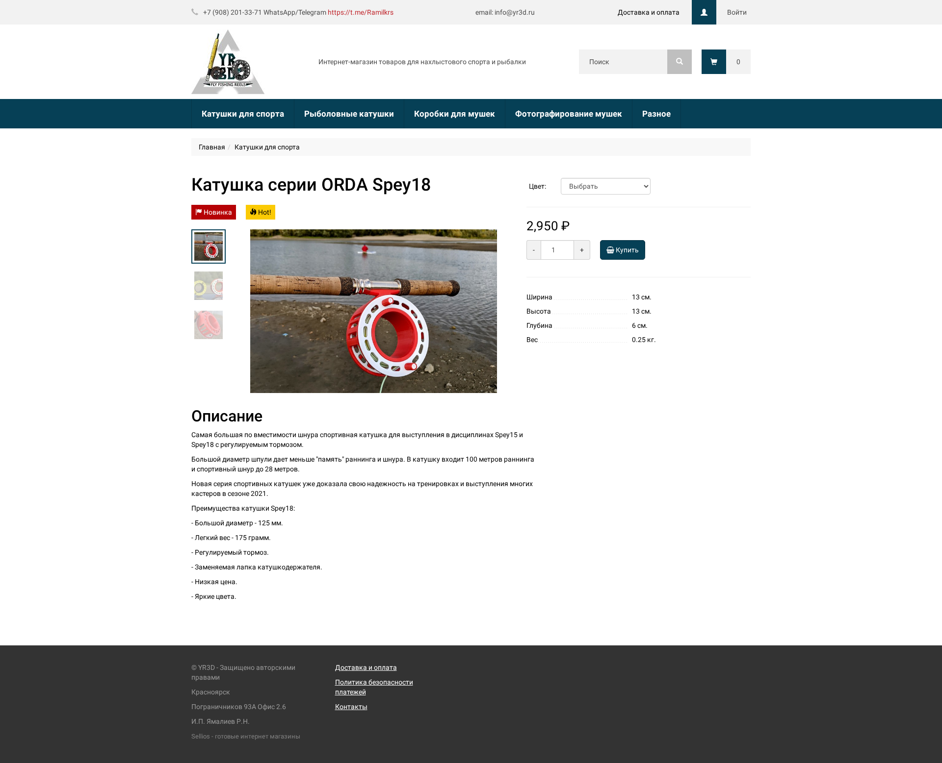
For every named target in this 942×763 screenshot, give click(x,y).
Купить (626, 250)
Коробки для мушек (454, 114)
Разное (656, 114)
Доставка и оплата (649, 12)
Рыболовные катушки (349, 114)
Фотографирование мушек (568, 114)
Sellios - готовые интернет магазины (245, 736)
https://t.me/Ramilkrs (360, 12)
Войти (737, 12)
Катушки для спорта (243, 114)
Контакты (351, 707)
